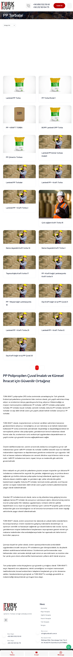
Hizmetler (44, 608)
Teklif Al (59, 6)
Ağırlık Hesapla (46, 615)
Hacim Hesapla (46, 618)
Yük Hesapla (45, 622)
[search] (69, 5)
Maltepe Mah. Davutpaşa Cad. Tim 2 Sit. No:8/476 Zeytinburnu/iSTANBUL (54, 641)
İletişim (43, 625)
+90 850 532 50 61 (14, 636)
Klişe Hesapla (45, 612)
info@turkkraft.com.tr (49, 633)
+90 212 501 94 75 (14, 643)
